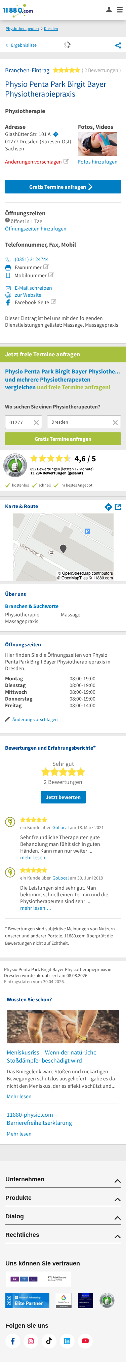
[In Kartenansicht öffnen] (118, 506)
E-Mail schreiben (33, 287)
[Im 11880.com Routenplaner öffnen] (108, 506)
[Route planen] (55, 134)
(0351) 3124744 (32, 259)
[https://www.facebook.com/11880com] (12, 1341)
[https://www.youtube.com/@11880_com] (85, 1341)
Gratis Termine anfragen (58, 186)
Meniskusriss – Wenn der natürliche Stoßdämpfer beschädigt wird (51, 1056)
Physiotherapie (25, 111)
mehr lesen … (36, 857)
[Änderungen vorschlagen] (66, 161)
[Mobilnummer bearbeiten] (50, 275)
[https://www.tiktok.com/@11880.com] (49, 1341)
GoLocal (60, 827)
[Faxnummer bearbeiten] (45, 266)
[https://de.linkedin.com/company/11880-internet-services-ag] (67, 1341)
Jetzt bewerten (63, 797)
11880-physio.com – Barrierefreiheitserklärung (39, 1118)
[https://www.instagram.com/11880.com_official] (31, 1341)
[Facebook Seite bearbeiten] (53, 301)
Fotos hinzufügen (98, 161)
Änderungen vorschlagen (33, 161)
